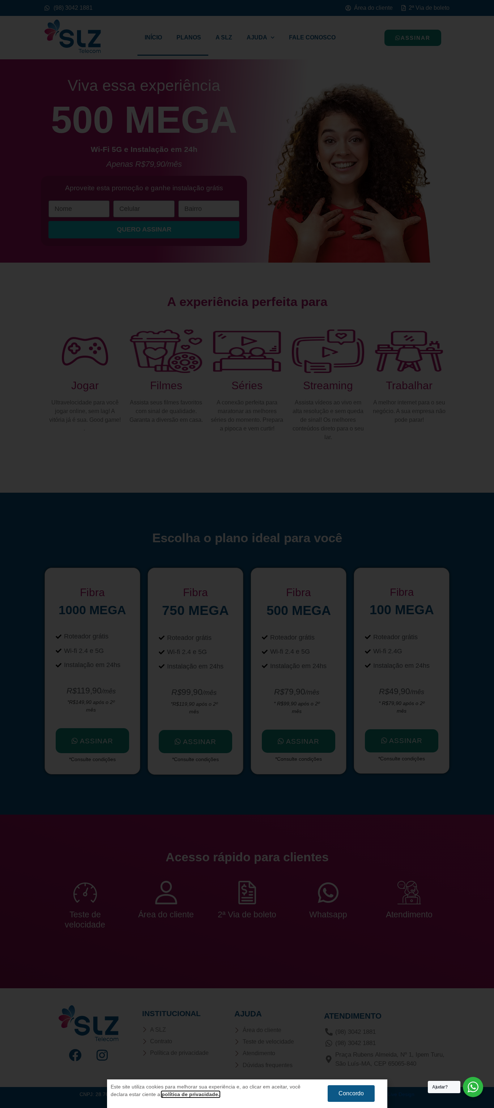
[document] (247, 554)
